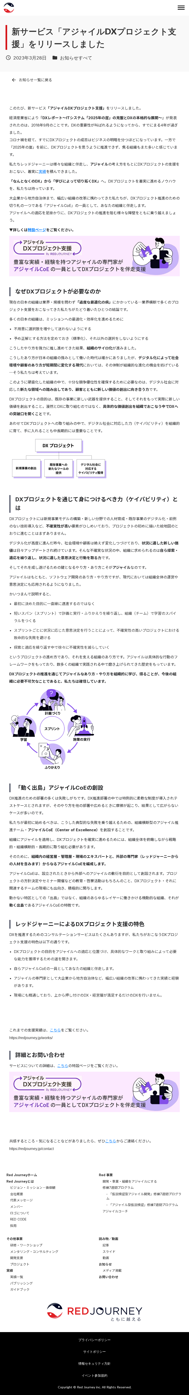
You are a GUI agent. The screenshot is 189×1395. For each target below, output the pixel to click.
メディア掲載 (112, 1270)
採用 (13, 1226)
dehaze (181, 8)
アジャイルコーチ (115, 1211)
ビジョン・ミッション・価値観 (32, 1187)
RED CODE (18, 1219)
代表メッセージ (21, 1200)
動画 (106, 1258)
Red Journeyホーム (21, 1175)
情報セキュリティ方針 (94, 1363)
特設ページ (37, 230)
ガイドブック (20, 1289)
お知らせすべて (76, 57)
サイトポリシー (94, 1351)
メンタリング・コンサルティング (34, 1252)
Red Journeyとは (20, 1181)
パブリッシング (21, 1283)
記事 (106, 1245)
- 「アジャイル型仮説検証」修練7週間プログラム (142, 1205)
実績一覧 (16, 1277)
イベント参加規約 (94, 1375)
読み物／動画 (108, 1239)
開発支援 (16, 1258)
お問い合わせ (108, 1277)
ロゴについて (20, 1213)
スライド (109, 1252)
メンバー (16, 1207)
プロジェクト (20, 1264)
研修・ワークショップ (26, 1245)
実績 (42, 171)
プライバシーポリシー (94, 1340)
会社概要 (16, 1194)
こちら (55, 1030)
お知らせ (105, 1264)
